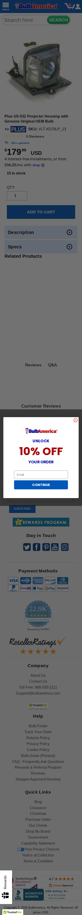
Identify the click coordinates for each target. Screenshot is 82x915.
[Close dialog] (75, 420)
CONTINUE (41, 484)
